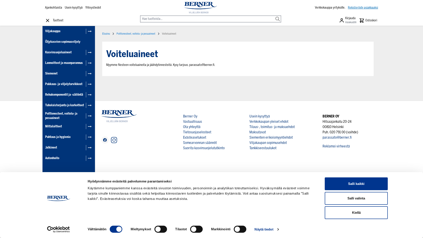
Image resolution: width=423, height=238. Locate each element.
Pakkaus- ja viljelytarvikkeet (63, 84)
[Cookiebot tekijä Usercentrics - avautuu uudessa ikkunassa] (58, 229)
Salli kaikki (356, 184)
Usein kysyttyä (74, 7)
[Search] (277, 15)
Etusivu (106, 33)
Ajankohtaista (53, 7)
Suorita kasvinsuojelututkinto (204, 148)
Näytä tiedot (263, 229)
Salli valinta (356, 198)
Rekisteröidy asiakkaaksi (363, 7)
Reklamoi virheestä (336, 146)
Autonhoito (52, 158)
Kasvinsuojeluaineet (58, 52)
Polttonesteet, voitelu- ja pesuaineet (61, 116)
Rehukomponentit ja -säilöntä (64, 95)
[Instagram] (114, 140)
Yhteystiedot (93, 7)
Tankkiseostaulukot (262, 148)
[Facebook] (105, 140)
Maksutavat (257, 132)
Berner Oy (190, 116)
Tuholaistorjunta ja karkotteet (64, 105)
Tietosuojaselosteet (197, 132)
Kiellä (356, 212)
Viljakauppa (52, 31)
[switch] (160, 229)
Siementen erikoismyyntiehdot (271, 137)
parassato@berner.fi (337, 137)
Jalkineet (51, 147)
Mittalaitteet (53, 126)
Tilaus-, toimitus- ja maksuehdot (272, 127)
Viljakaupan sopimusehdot (268, 143)
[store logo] (200, 7)
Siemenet (51, 73)
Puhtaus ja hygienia (57, 137)
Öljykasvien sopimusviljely (62, 42)
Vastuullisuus (192, 121)
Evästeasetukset (194, 137)
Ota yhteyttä (191, 127)
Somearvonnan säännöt (200, 143)
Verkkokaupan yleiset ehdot (268, 121)
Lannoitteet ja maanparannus (64, 63)
